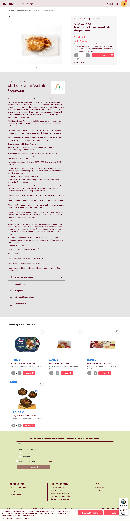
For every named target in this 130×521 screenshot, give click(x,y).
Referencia (77, 62)
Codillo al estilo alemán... (60, 363)
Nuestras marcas (57, 488)
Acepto (116, 513)
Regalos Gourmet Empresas (61, 493)
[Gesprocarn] (58, 87)
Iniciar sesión (99, 488)
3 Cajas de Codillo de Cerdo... (24, 416)
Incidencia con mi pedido (60, 496)
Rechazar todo (90, 513)
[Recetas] (111, 3)
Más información (7, 518)
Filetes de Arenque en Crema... (25, 363)
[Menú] (127, 499)
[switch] (123, 513)
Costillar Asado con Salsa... (99, 363)
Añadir (106, 55)
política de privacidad (43, 461)
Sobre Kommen (17, 484)
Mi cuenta (98, 490)
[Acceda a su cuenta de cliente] (117, 3)
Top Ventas (15, 495)
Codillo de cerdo (19, 488)
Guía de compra (57, 490)
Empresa (25, 453)
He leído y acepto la (35, 461)
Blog (12, 491)
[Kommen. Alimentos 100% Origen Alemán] (9, 3)
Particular (26, 457)
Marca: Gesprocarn (83, 24)
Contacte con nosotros (60, 499)
